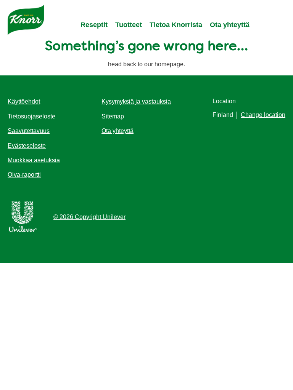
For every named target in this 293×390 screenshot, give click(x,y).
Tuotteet (128, 25)
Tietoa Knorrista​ (176, 25)
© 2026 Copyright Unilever (89, 217)
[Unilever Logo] (23, 231)
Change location (263, 115)
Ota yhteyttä (230, 25)
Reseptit (94, 25)
